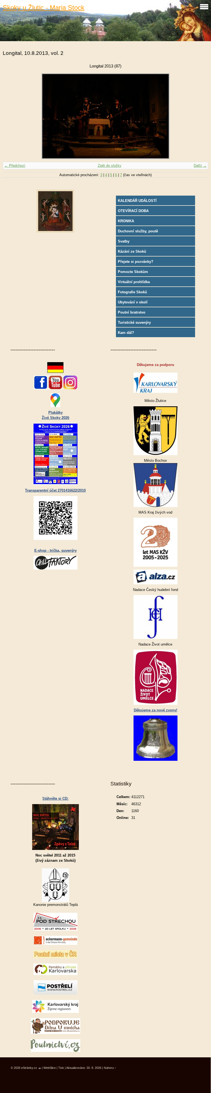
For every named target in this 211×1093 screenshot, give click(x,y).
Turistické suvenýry (134, 322)
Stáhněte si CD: (55, 798)
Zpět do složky (109, 166)
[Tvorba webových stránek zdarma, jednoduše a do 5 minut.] (40, 1068)
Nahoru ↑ (110, 1067)
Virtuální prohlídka (134, 282)
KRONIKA (126, 221)
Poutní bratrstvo (131, 312)
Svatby (123, 241)
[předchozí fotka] (11, 116)
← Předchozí (14, 166)
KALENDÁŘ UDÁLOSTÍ (137, 201)
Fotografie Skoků (132, 292)
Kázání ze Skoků (132, 251)
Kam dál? (126, 333)
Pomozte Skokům (133, 272)
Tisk (61, 1067)
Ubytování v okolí (133, 302)
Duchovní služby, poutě (138, 231)
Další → (200, 166)
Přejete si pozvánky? (135, 262)
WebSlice (49, 1067)
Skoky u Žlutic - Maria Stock (43, 7)
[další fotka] (199, 116)
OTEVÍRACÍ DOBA (133, 211)
